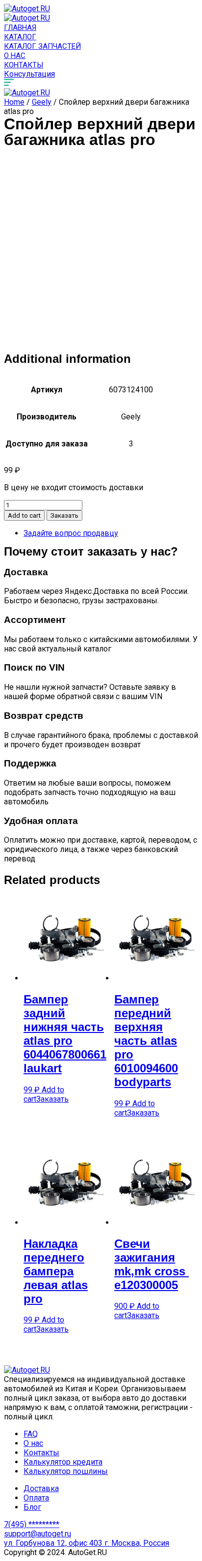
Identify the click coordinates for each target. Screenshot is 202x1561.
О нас (14, 55)
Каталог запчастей (42, 46)
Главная (20, 27)
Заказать (64, 515)
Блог (32, 1507)
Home (14, 102)
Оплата (36, 1497)
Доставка (41, 1488)
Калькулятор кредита (63, 1462)
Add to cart (24, 515)
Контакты (23, 64)
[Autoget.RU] (27, 8)
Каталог (20, 36)
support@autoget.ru (37, 1533)
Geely (41, 102)
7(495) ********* (31, 1524)
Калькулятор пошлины (66, 1471)
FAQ (31, 1434)
